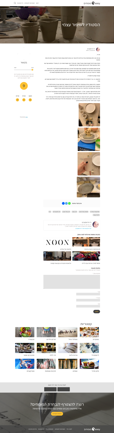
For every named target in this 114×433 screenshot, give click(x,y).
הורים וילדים (51, 339)
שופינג (75, 371)
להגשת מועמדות (57, 414)
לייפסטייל (95, 355)
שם (98, 292)
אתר (99, 304)
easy (27, 117)
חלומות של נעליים (65, 249)
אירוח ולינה (73, 355)
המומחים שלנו (49, 429)
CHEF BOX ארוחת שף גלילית (91, 263)
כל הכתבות (20, 3)
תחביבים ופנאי (29, 355)
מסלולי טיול (73, 339)
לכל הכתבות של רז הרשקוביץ (83, 228)
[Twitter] (66, 203)
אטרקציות (30, 371)
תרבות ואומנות (50, 371)
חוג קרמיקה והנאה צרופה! (92, 249)
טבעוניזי (31, 339)
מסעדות (96, 339)
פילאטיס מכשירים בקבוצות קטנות (61, 263)
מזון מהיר (95, 371)
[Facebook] (63, 203)
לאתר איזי (69, 429)
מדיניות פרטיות (33, 429)
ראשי (37, 3)
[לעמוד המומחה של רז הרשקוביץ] (97, 49)
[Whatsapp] (69, 203)
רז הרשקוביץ (91, 49)
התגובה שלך (96, 273)
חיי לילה (53, 355)
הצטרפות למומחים (30, 3)
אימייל (98, 298)
